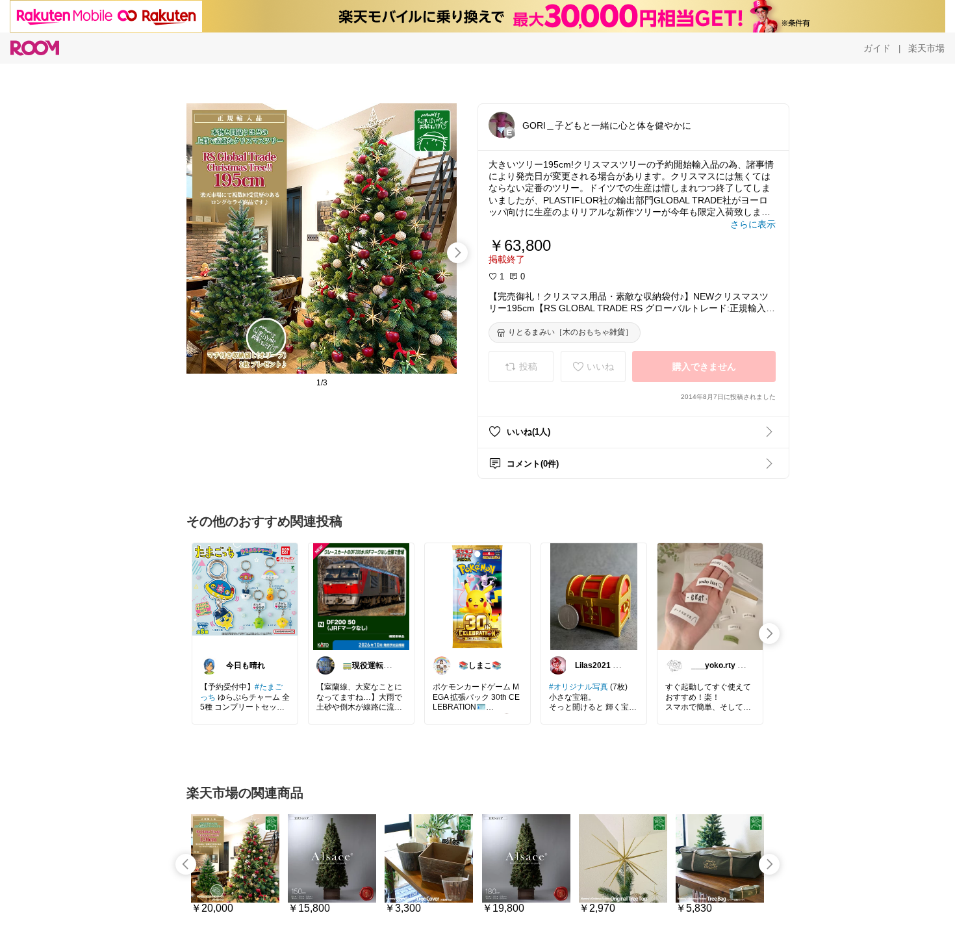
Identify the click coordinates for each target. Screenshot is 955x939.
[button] (502, 125)
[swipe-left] (185, 864)
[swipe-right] (457, 252)
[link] (245, 596)
